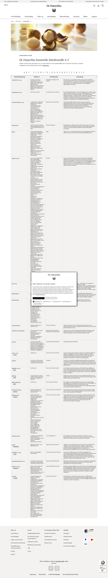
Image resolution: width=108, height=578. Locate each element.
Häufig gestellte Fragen (34, 533)
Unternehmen (14, 533)
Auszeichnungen (67, 543)
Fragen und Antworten (17, 539)
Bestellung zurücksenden (34, 545)
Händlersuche (48, 536)
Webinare (66, 539)
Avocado (15, 478)
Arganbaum (16, 446)
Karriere (13, 551)
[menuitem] (98, 5)
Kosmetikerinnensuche (51, 539)
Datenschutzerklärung (40, 294)
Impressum (33, 574)
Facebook (50, 568)
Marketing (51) (67, 301)
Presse (29, 551)
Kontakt (13, 554)
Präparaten (46, 65)
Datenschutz (42, 574)
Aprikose (15, 391)
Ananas (15, 354)
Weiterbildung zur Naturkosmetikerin (16, 547)
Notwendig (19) (38, 301)
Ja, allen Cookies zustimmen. (38, 298)
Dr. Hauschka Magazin (69, 546)
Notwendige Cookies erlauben (51, 298)
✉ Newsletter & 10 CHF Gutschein (66, 1)
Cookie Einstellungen (54, 574)
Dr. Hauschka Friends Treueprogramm (33, 537)
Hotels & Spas (48, 543)
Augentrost (16, 468)
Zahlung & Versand (33, 541)
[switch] (102, 570)
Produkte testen (67, 536)
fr (7, 5)
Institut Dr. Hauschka (50, 533)
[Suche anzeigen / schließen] (94, 5)
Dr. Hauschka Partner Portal (70, 574)
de (5, 5)
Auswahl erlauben (37, 303)
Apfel (14, 370)
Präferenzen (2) (48, 301)
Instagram (57, 568)
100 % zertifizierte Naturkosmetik (11, 1)
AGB (29, 548)
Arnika (14, 454)
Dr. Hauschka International (18, 543)
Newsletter (66, 533)
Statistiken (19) (57, 301)
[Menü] (105, 561)
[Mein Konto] (98, 5)
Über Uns (13, 530)
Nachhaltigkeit (15, 536)
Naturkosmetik (60, 561)
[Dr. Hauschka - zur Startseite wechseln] (54, 8)
